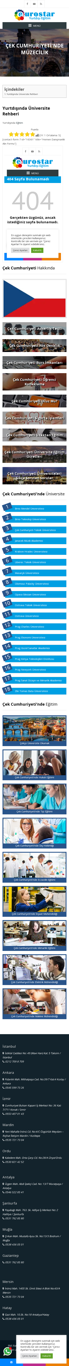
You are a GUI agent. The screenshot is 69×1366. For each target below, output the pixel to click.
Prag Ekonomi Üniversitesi (30, 637)
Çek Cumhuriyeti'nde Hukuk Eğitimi (34, 777)
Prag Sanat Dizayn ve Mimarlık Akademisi (38, 680)
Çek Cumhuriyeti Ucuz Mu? (34, 401)
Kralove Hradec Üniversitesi (31, 551)
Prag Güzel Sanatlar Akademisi (32, 648)
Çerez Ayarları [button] (29, 1355)
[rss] (41, 3)
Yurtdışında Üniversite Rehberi (22, 94)
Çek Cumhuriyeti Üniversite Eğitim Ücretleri (34, 454)
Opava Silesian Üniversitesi (30, 594)
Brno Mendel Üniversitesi (29, 508)
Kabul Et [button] (47, 1355)
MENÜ (37, 25)
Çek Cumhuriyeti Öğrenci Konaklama (34, 381)
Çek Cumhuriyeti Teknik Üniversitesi (35, 530)
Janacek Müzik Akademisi (29, 540)
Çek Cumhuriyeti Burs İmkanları (34, 362)
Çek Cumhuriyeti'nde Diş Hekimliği (34, 845)
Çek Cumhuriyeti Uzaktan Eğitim (34, 435)
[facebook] (27, 3)
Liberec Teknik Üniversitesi (30, 562)
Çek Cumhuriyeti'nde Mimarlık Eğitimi (34, 948)
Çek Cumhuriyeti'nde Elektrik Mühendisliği (34, 982)
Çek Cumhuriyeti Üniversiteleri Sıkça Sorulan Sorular (35, 475)
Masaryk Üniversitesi (27, 573)
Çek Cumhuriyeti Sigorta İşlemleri (34, 418)
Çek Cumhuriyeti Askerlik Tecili (34, 328)
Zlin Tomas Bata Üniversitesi (31, 691)
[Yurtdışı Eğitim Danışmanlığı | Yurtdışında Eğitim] (34, 14)
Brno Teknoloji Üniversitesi (30, 519)
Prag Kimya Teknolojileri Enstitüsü (34, 659)
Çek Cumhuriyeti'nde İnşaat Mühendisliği (34, 913)
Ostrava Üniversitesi (27, 616)
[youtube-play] (34, 3)
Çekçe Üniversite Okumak (34, 743)
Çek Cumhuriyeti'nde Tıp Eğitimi (34, 811)
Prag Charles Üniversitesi (29, 626)
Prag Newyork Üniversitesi (30, 669)
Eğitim (19, 122)
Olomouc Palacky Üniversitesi (32, 583)
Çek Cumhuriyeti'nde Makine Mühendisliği (34, 1016)
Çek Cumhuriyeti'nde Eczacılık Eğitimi (34, 879)
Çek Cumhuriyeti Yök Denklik (34, 345)
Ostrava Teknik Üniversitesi (31, 605)
